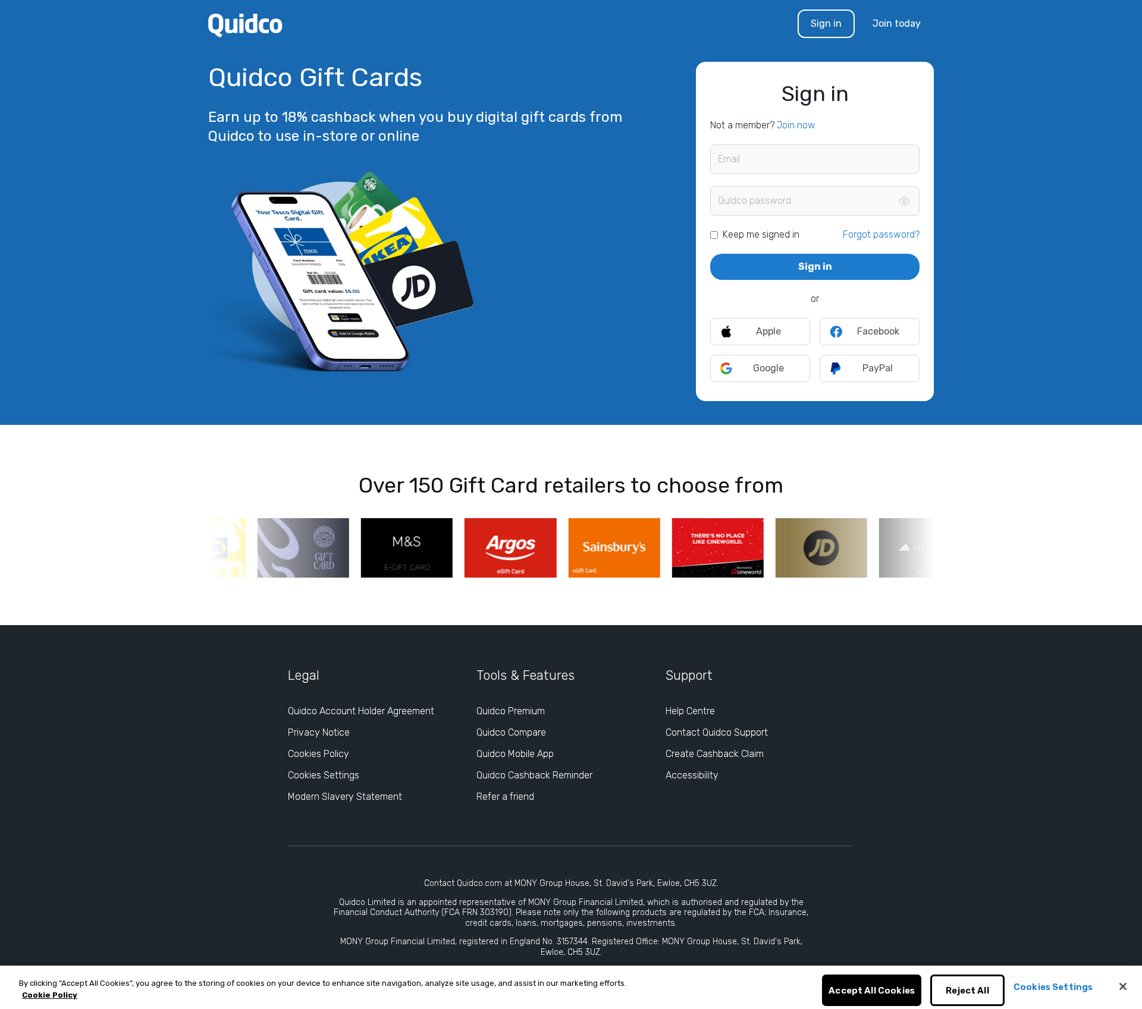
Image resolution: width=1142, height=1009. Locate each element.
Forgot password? (881, 234)
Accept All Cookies (872, 990)
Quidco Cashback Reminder (534, 775)
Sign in (826, 23)
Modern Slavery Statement (345, 796)
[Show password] (904, 201)
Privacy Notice (319, 732)
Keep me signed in (761, 234)
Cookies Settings (323, 775)
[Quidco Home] (245, 24)
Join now (796, 125)
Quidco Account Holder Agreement (361, 711)
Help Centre (690, 711)
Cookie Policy (49, 995)
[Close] (1123, 986)
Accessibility (692, 775)
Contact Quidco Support (717, 732)
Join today (897, 23)
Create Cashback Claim (715, 753)
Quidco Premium (510, 711)
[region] (571, 987)
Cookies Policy (318, 753)
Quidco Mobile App (515, 753)
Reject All (967, 990)
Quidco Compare (511, 732)
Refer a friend (505, 796)
